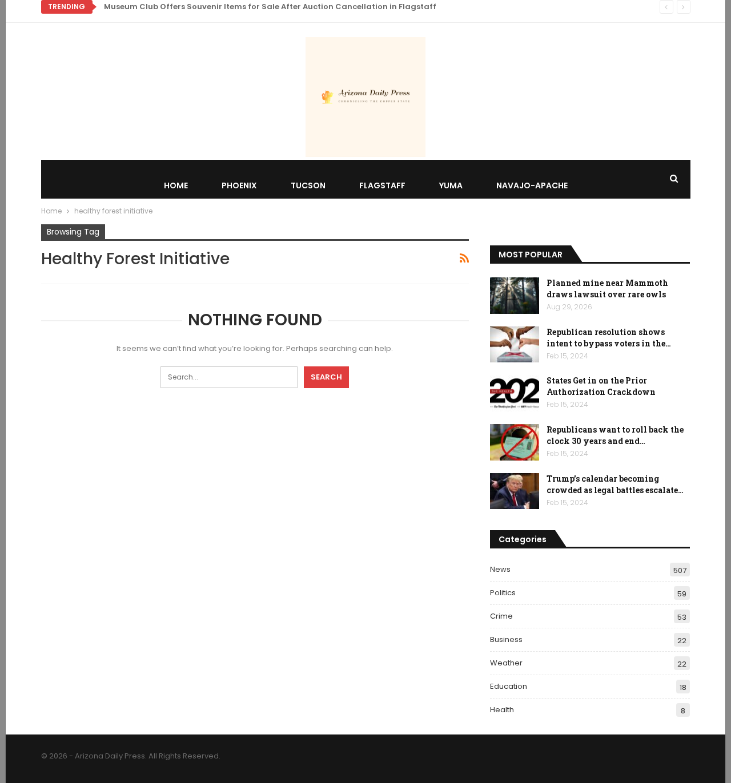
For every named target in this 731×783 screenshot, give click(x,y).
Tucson (308, 185)
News (500, 569)
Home (176, 185)
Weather (506, 662)
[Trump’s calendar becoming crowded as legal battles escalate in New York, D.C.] (514, 491)
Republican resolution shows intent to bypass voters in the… (609, 337)
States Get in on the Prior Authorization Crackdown (601, 386)
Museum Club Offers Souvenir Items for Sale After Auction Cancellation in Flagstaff (270, 6)
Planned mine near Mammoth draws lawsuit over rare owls (607, 288)
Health (502, 709)
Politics (503, 592)
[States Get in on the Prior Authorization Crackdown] (514, 393)
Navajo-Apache (532, 185)
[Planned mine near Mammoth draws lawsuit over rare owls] (514, 295)
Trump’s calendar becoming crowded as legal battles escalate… (615, 484)
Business (506, 639)
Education (508, 686)
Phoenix (239, 185)
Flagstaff (382, 185)
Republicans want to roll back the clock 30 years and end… (615, 435)
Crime (501, 616)
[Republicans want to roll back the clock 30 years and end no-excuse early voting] (514, 442)
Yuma (451, 185)
